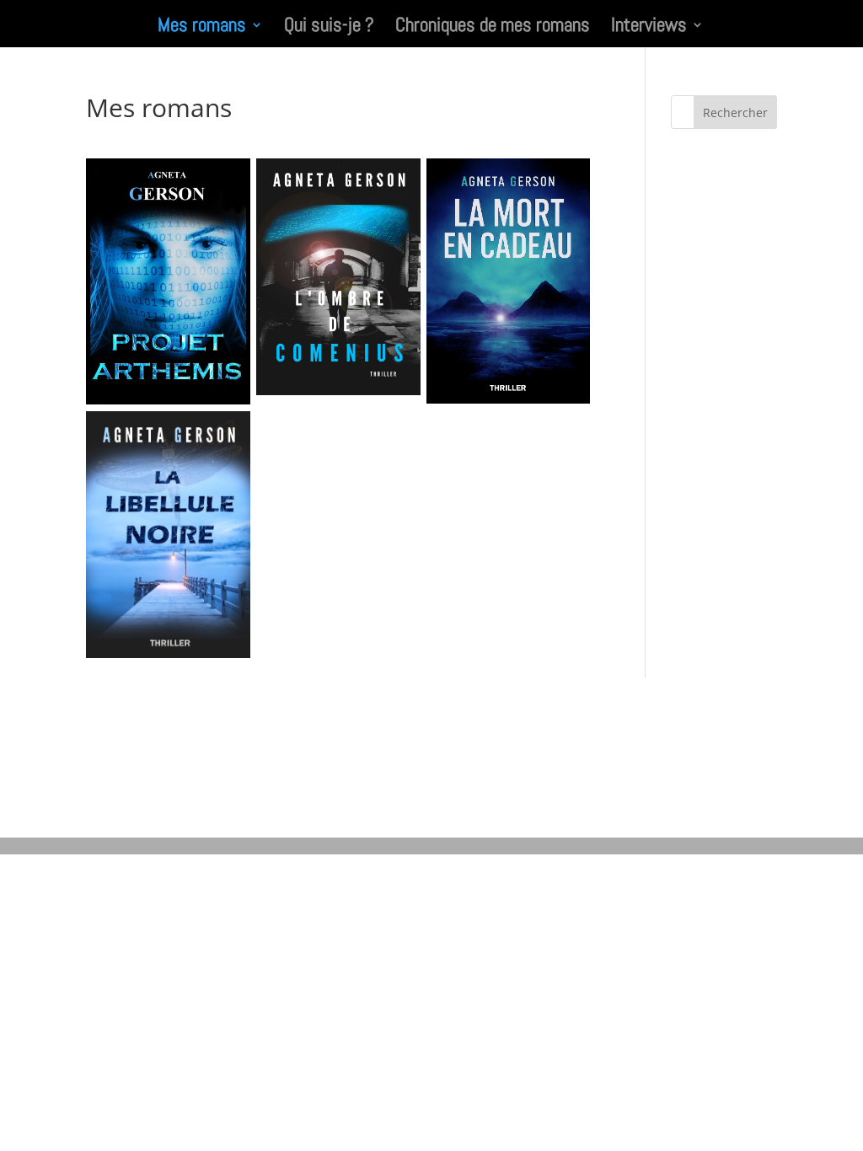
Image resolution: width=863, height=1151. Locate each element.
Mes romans (202, 28)
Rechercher (735, 112)
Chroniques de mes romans (492, 28)
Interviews (649, 28)
